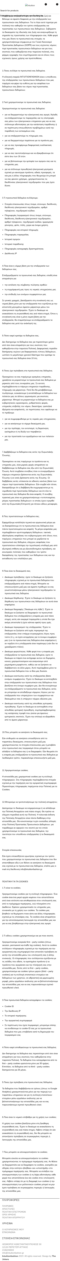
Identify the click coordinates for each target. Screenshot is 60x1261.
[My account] (50, 5)
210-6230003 (44, 1)
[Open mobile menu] (3, 5)
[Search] (8, 5)
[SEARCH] (56, 10)
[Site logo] (30, 5)
